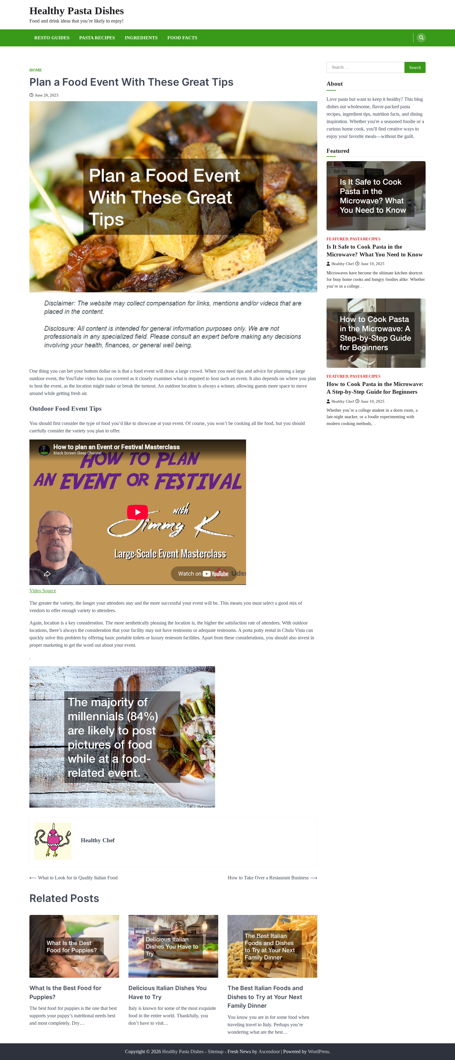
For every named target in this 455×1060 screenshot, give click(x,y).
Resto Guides (51, 37)
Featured (337, 239)
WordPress (318, 1051)
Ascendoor (269, 1051)
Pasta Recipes (97, 37)
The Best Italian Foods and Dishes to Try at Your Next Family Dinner (265, 997)
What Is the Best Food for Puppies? (65, 993)
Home (35, 70)
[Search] (421, 37)
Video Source (42, 590)
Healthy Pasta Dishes (76, 10)
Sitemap (215, 1051)
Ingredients (141, 37)
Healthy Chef (343, 263)
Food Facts (182, 37)
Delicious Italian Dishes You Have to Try (167, 993)
